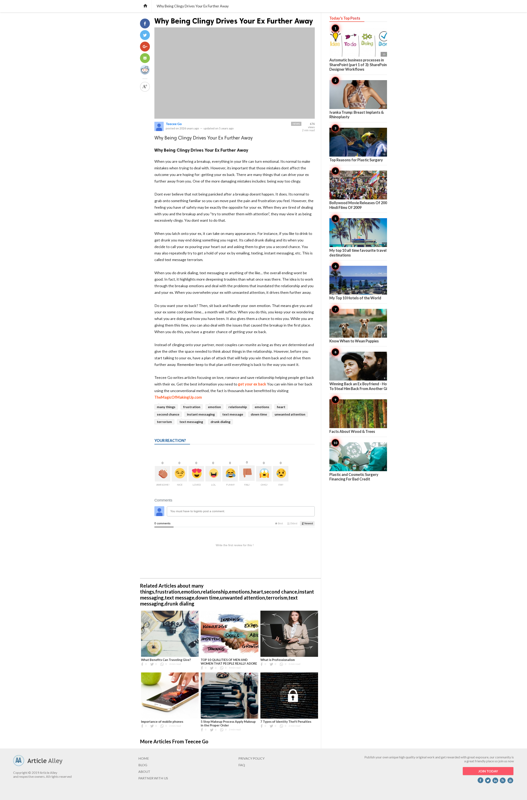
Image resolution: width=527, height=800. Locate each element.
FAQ (241, 765)
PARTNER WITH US (153, 778)
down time (259, 414)
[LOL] (213, 473)
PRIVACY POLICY (251, 758)
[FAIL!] (247, 473)
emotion (214, 407)
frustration (191, 407)
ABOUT (144, 771)
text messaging (191, 422)
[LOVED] (196, 473)
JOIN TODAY (488, 771)
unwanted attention (290, 414)
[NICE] (179, 473)
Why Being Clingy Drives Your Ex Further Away (233, 20)
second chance (168, 414)
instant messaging (201, 414)
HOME (143, 758)
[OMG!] (264, 473)
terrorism (164, 422)
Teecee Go (174, 124)
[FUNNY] (230, 473)
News (296, 123)
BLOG (142, 765)
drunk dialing (220, 422)
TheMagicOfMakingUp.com (178, 397)
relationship (238, 407)
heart (281, 407)
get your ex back (252, 384)
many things (166, 407)
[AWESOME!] (162, 473)
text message (232, 414)
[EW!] (280, 473)
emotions (262, 407)
